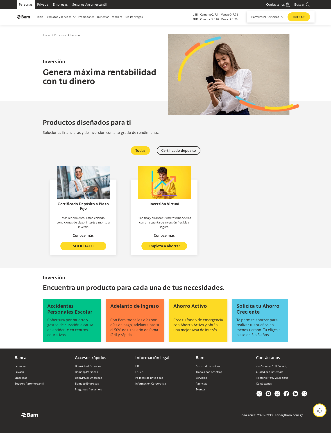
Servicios (201, 378)
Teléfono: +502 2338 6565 (272, 378)
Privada (42, 4)
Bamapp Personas (86, 372)
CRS (137, 366)
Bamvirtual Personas (88, 366)
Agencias (201, 383)
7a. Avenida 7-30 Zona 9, (271, 366)
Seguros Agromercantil (89, 4)
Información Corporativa (150, 383)
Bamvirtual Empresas (88, 378)
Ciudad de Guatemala (269, 372)
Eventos (201, 389)
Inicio (46, 35)
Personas (26, 4)
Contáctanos (264, 383)
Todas (140, 150)
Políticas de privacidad (149, 378)
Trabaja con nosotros (209, 372)
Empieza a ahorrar (164, 246)
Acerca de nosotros (208, 366)
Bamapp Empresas (87, 383)
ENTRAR (299, 17)
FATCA (139, 372)
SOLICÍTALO (83, 246)
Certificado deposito (178, 150)
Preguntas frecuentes (88, 389)
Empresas (60, 4)
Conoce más (83, 235)
